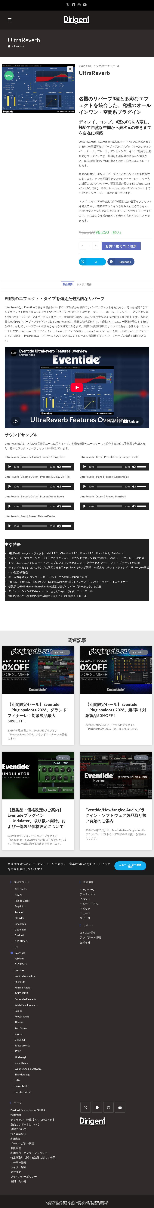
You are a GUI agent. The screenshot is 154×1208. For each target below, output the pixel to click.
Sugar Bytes (21, 1063)
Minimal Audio (22, 987)
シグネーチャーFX (107, 65)
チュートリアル (89, 903)
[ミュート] (59, 467)
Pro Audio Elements (25, 999)
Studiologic (21, 1057)
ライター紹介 (18, 1167)
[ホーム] (9, 46)
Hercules (19, 970)
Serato (18, 1034)
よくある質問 (88, 932)
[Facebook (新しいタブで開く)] (73, 4)
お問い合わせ (18, 1181)
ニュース (85, 913)
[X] (85, 1107)
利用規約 (16, 1138)
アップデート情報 (90, 937)
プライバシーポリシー (24, 1176)
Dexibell (19, 935)
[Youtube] (120, 1107)
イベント (85, 899)
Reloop (19, 1010)
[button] (70, 69)
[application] (39, 467)
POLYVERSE (21, 993)
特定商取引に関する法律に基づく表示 (33, 1157)
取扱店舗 (16, 1148)
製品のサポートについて (25, 1124)
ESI (16, 947)
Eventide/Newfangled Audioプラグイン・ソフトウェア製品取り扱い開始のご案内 (115, 815)
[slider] (67, 466)
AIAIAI (18, 894)
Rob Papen (21, 1028)
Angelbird (20, 906)
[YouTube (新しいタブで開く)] (85, 4)
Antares (19, 912)
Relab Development (25, 1005)
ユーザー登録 (18, 1162)
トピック (85, 908)
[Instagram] (108, 1107)
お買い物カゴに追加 (121, 246)
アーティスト (88, 894)
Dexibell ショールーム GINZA (28, 1110)
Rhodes (19, 1022)
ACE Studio (21, 889)
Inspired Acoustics (25, 976)
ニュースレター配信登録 (130, 865)
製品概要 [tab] (67, 284)
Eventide (19, 46)
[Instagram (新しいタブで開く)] (79, 4)
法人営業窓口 (18, 1134)
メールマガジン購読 (22, 1143)
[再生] (9, 467)
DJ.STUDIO (21, 941)
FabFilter (19, 958)
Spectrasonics (22, 1045)
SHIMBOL (20, 1039)
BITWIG (19, 918)
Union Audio (21, 1086)
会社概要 (16, 1171)
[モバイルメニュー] (9, 19)
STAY (17, 1051)
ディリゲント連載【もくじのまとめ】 (33, 1119)
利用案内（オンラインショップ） (30, 1152)
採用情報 (16, 1114)
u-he (17, 1080)
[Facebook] (97, 1107)
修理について (18, 1129)
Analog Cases (22, 900)
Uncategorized (23, 1092)
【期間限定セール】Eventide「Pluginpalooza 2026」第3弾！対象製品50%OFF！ (115, 710)
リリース (85, 918)
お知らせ (85, 942)
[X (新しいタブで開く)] (68, 4)
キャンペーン (88, 889)
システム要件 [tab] (84, 284)
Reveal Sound (22, 1016)
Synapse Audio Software (28, 1068)
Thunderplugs (22, 1074)
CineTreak (20, 923)
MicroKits (20, 981)
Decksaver (20, 929)
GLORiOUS (21, 964)
